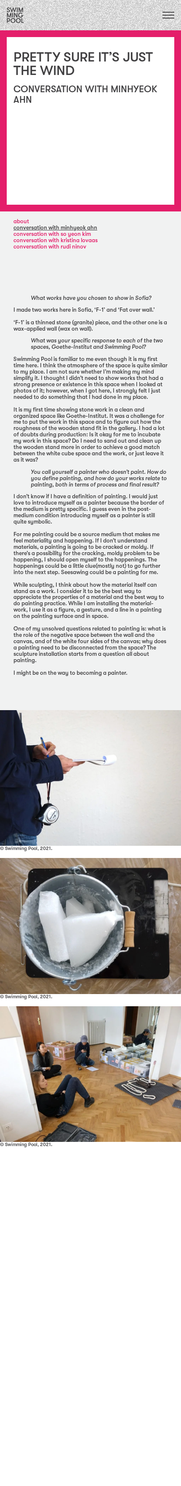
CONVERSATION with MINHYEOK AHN (55, 228)
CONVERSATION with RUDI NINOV (49, 246)
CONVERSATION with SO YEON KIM (52, 234)
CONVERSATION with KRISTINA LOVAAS (55, 240)
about (21, 221)
